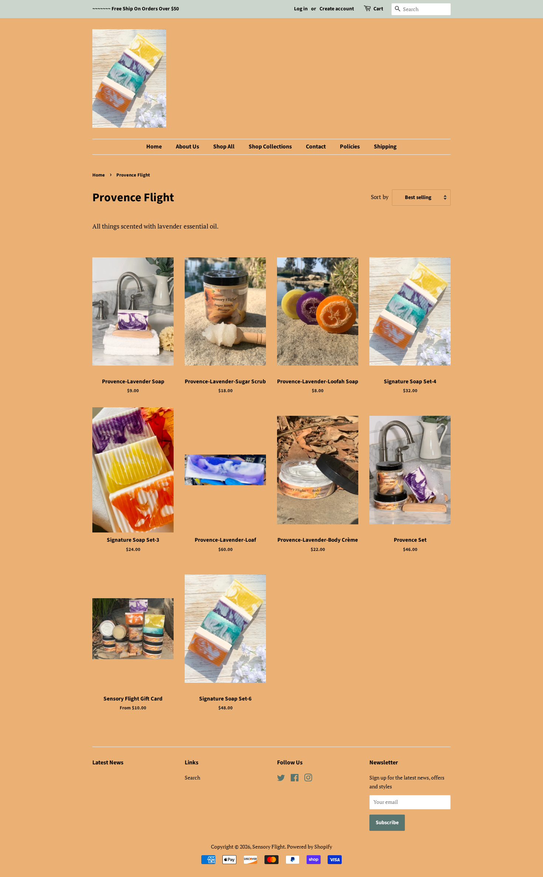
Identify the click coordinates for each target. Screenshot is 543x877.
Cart (378, 9)
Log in (301, 9)
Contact (316, 147)
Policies (350, 147)
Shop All (224, 147)
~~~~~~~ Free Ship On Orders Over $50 (135, 9)
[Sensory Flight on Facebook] (294, 778)
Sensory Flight (268, 846)
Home (154, 147)
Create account (337, 9)
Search (192, 777)
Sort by (380, 197)
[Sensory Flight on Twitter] (281, 778)
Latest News (107, 762)
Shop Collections (270, 147)
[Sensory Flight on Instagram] (308, 778)
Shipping (385, 147)
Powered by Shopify (309, 846)
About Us (187, 147)
